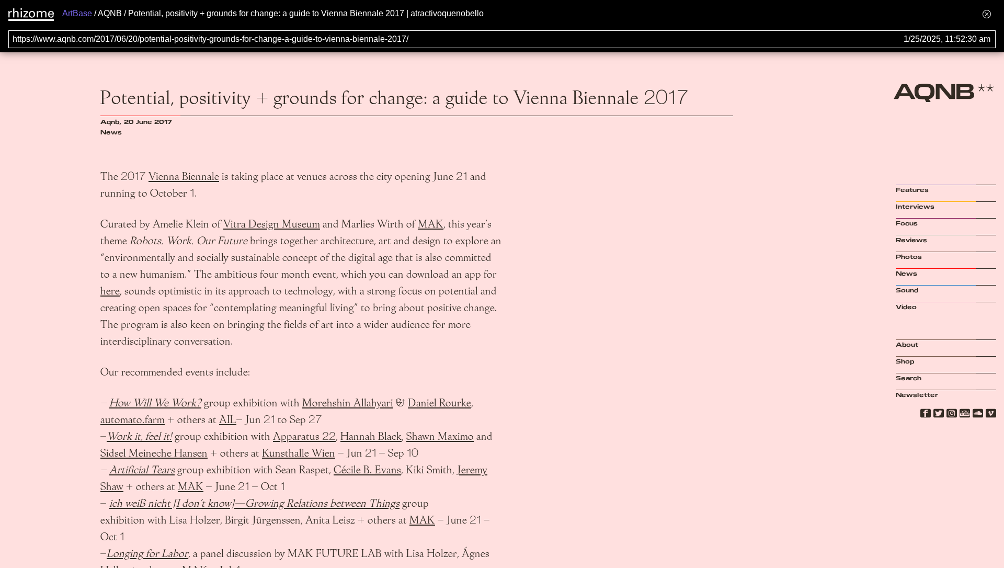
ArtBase (77, 13)
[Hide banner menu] (987, 14)
